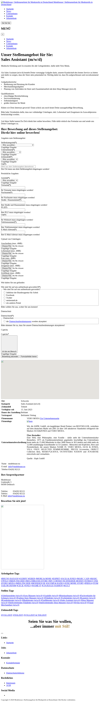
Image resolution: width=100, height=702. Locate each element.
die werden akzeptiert (26, 321)
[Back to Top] (2, 633)
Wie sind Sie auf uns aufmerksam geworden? (20, 287)
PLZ (4, 207)
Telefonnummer (8, 222)
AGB (8, 685)
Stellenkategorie (9, 142)
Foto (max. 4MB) (8, 258)
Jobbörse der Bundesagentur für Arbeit (22, 292)
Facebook (10, 295)
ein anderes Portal (13, 303)
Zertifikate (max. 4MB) (10, 273)
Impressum (10, 683)
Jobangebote (11, 18)
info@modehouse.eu (16, 466)
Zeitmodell (6, 157)
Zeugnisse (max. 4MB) (10, 266)
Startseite (10, 9)
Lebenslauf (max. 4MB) (11, 251)
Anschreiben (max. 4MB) (11, 243)
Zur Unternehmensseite (49, 418)
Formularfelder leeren (29, 357)
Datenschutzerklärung (15, 673)
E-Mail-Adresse (8, 229)
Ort (3, 164)
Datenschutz (7, 316)
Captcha (5, 334)
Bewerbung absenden (10, 357)
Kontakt (9, 16)
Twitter (9, 298)
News (8, 11)
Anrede (5, 178)
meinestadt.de (11, 300)
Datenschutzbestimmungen (20, 321)
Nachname (6, 192)
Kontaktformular (13, 663)
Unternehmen (11, 13)
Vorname (6, 185)
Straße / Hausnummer (11, 200)
